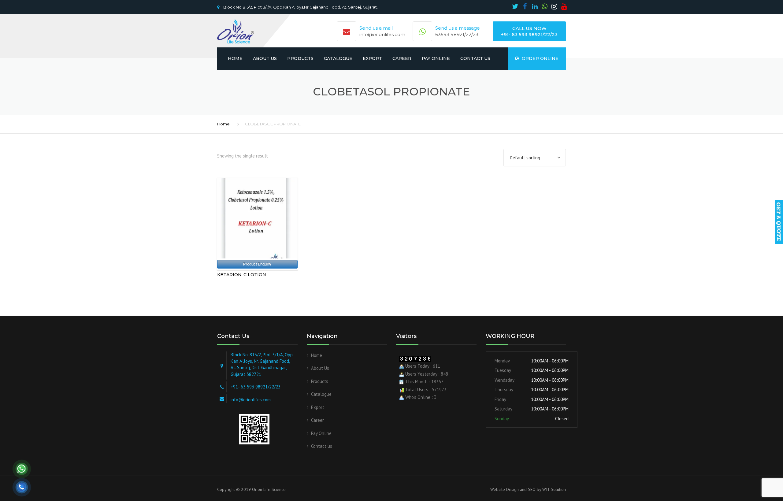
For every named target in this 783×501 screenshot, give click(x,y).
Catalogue (338, 58)
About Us (265, 58)
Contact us (475, 58)
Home (235, 58)
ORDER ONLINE (540, 58)
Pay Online (436, 58)
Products (300, 58)
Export (372, 58)
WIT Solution (553, 489)
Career (401, 58)
